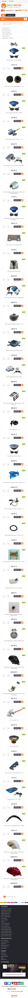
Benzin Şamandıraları (7, 34)
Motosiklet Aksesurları (6, 912)
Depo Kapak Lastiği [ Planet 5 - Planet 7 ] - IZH (14, 535)
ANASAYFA (5, 23)
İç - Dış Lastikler (4, 919)
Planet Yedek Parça (5, 923)
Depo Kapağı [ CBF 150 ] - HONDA (14, 456)
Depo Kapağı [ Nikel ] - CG (14, 429)
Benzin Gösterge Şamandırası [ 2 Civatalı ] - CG (14, 508)
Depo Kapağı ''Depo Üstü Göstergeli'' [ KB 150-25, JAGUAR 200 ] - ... (14, 219)
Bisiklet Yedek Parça (5, 913)
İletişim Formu (4, 959)
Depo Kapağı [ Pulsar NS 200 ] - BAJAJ (14, 376)
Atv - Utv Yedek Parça (5, 916)
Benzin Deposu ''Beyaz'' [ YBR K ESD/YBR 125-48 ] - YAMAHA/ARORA (14, 852)
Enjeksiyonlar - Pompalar (7, 38)
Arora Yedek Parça (5, 924)
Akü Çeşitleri (4, 918)
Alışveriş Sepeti (4, 946)
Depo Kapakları (5, 36)
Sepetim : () (10, 15)
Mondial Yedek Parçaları (6, 932)
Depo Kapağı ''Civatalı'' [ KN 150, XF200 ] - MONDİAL (14, 165)
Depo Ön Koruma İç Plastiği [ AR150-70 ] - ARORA (14, 825)
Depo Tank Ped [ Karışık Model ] (14, 271)
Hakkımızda (3, 953)
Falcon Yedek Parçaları (6, 929)
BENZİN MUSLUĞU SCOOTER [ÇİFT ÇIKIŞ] (14, 350)
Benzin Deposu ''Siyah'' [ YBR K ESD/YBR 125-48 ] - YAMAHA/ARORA (14, 668)
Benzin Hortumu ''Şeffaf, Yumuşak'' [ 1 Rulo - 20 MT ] (14, 561)
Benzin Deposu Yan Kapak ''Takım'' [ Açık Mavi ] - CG (14, 482)
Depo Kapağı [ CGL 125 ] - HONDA (14, 799)
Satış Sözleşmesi (4, 940)
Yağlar (2, 921)
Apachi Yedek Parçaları (6, 935)
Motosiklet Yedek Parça (13, 23)
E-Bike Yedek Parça (5, 915)
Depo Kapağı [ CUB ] (14, 746)
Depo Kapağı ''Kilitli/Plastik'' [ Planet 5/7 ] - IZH (14, 324)
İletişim (2, 957)
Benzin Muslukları (6, 32)
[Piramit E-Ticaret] (14, 996)
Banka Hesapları (4, 956)
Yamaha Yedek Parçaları (6, 931)
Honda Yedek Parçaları (6, 927)
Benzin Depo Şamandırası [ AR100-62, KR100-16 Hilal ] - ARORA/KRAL (14, 694)
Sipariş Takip (3, 948)
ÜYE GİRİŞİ (11, 1)
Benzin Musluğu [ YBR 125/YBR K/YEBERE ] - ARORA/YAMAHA (14, 615)
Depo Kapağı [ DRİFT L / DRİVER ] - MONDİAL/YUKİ (14, 640)
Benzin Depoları (6, 28)
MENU (3, 19)
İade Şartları (3, 943)
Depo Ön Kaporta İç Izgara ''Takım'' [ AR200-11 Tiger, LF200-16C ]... (14, 404)
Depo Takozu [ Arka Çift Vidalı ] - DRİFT (14, 244)
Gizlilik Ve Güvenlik (5, 942)
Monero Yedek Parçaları (6, 934)
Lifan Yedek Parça (5, 926)
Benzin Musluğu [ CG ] (14, 720)
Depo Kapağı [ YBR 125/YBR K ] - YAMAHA (14, 112)
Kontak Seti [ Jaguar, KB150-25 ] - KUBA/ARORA (14, 297)
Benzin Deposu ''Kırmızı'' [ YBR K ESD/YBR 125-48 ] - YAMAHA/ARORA (14, 879)
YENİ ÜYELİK (4, 1)
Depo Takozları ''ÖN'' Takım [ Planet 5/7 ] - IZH (14, 86)
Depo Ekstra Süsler (6, 30)
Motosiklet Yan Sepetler (6, 908)
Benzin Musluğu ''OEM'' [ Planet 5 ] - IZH (14, 139)
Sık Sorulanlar (4, 954)
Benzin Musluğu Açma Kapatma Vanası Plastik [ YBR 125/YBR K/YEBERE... (14, 192)
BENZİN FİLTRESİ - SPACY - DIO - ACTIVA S (14, 588)
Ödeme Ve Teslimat (5, 945)
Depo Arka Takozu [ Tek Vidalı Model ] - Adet (14, 772)
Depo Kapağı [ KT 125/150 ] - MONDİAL (14, 60)
